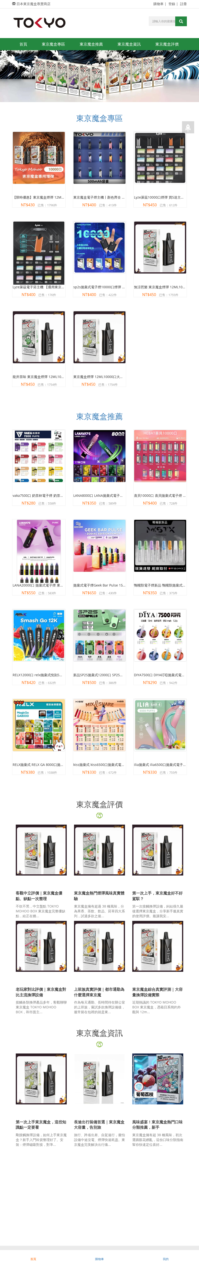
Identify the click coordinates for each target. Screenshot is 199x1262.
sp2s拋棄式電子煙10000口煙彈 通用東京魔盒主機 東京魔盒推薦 (122, 287)
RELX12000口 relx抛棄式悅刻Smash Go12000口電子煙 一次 (59, 675)
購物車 (158, 3)
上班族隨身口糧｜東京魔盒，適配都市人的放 (99, 1232)
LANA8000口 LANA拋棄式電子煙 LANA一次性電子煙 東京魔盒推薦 (124, 495)
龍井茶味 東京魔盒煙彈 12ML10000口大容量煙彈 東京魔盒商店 (61, 376)
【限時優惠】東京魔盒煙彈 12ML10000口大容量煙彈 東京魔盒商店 (64, 197)
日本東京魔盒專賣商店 (33, 3)
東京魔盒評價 (167, 44)
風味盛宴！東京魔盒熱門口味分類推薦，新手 (157, 1124)
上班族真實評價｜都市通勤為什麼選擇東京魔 (99, 992)
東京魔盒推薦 (91, 44)
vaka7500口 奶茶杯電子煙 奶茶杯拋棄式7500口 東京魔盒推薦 (59, 495)
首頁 (23, 44)
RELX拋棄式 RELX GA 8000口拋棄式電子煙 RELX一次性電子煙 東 (62, 764)
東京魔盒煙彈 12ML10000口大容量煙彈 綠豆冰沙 (110, 376)
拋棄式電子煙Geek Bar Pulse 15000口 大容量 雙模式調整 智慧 (121, 585)
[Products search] (181, 21)
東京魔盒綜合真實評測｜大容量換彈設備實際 (157, 992)
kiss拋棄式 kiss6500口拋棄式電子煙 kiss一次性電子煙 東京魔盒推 (123, 764)
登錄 (171, 3)
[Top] (188, 127)
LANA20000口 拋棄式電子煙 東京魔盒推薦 (45, 585)
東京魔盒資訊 (129, 44)
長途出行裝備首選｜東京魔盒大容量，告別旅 (99, 1124)
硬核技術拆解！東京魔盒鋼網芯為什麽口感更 (157, 1232)
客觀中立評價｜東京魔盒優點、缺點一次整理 (39, 895)
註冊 (183, 3)
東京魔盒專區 (53, 44)
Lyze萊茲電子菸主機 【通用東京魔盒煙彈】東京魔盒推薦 (56, 287)
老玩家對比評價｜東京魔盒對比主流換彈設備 (41, 992)
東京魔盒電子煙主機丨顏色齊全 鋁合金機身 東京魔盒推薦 (116, 197)
